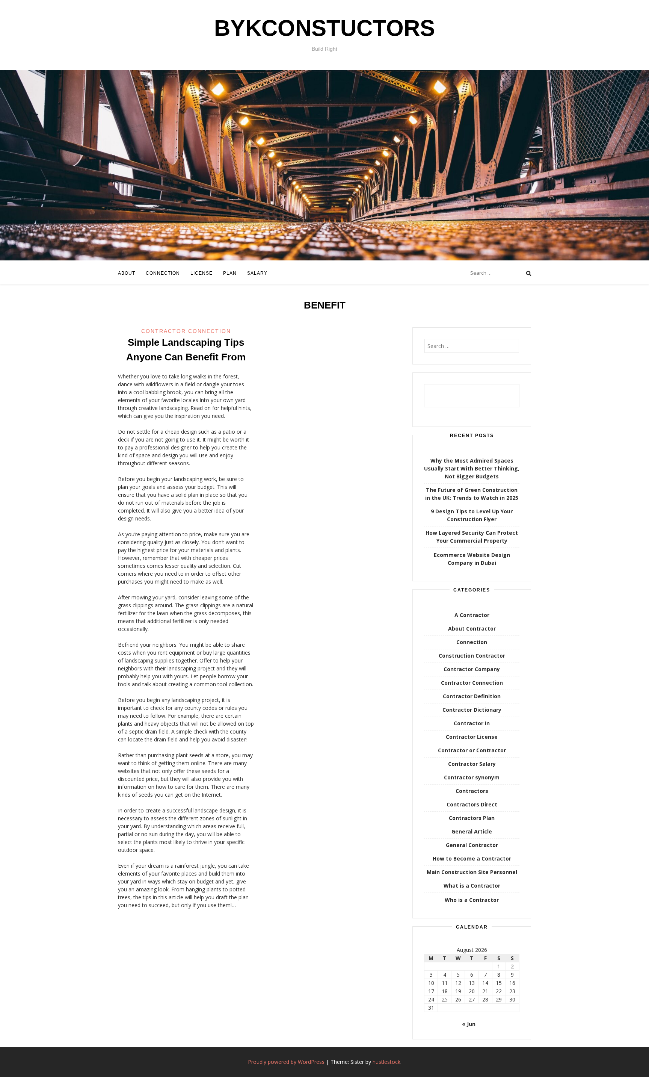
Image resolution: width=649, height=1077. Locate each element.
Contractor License (472, 736)
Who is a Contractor (472, 899)
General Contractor (472, 845)
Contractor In (472, 723)
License (201, 273)
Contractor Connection (186, 331)
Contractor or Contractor (472, 750)
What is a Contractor (472, 885)
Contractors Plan (472, 817)
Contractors (472, 790)
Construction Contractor (472, 655)
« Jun (468, 1023)
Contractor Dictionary (471, 709)
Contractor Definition (472, 696)
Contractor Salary (472, 763)
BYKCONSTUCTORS (324, 28)
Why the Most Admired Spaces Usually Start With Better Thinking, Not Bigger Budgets (471, 468)
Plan (230, 273)
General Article (471, 831)
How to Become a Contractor (472, 858)
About (126, 273)
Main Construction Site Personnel (472, 872)
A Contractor (471, 615)
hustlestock (386, 1061)
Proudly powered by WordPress (286, 1061)
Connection (163, 273)
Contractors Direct (472, 804)
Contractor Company (472, 669)
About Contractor (472, 628)
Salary (257, 273)
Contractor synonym (472, 777)
